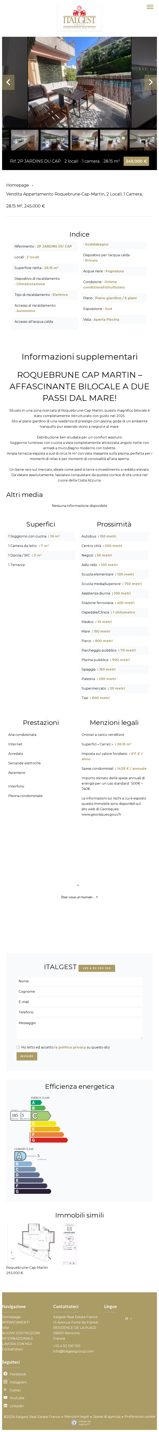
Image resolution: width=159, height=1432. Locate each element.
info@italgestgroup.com (73, 1351)
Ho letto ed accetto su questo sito (65, 1047)
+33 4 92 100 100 (97, 968)
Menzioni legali (76, 1417)
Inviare (27, 1056)
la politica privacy (70, 1047)
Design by (85, 1423)
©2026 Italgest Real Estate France (32, 1417)
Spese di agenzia (106, 1417)
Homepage (17, 185)
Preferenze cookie (140, 1417)
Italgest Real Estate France (75, 1317)
